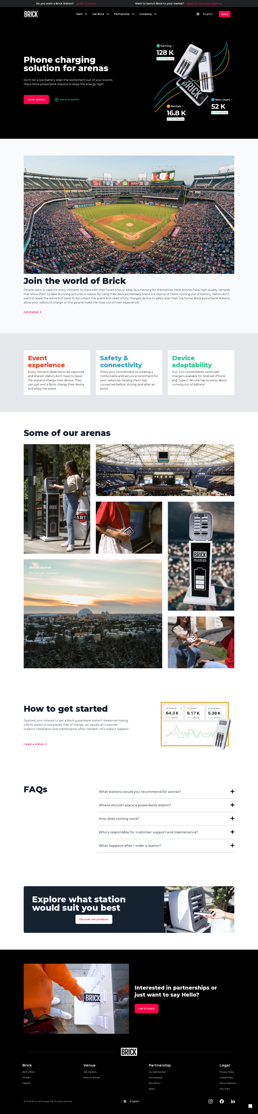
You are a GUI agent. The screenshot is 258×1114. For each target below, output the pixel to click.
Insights (26, 1083)
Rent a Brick (28, 1072)
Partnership (160, 1065)
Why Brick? (155, 1083)
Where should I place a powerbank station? (135, 805)
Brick (27, 1065)
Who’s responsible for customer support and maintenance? (148, 832)
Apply (152, 1088)
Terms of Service (228, 1083)
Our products (155, 1077)
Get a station (90, 1072)
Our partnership (157, 1072)
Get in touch (146, 1008)
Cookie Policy (226, 1077)
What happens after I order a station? (130, 846)
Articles (26, 1077)
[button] (250, 1106)
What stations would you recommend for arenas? (140, 792)
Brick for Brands (92, 1077)
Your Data (225, 1088)
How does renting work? (119, 819)
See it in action (69, 99)
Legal (225, 1065)
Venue (89, 1065)
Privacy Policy (227, 1072)
